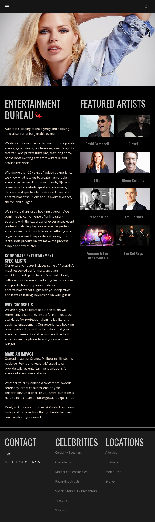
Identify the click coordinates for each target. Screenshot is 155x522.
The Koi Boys (133, 253)
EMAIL (9, 454)
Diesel (133, 143)
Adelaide (111, 452)
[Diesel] (133, 126)
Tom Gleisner (133, 216)
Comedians (63, 462)
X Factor (61, 510)
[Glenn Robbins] (133, 162)
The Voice (62, 501)
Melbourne (113, 472)
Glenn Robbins (133, 180)
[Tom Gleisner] (133, 199)
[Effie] (97, 162)
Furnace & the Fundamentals (97, 256)
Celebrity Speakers (68, 452)
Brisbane (111, 462)
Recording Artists (67, 481)
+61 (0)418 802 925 (28, 462)
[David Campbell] (97, 126)
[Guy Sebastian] (97, 199)
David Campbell (97, 143)
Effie (97, 180)
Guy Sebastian (97, 216)
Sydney (110, 481)
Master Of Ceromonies (71, 472)
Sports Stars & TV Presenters (76, 491)
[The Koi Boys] (133, 235)
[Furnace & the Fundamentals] (97, 235)
